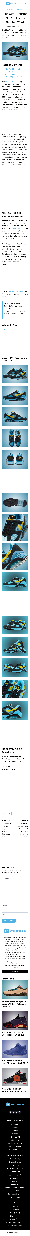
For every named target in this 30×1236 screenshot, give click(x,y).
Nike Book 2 (15, 1184)
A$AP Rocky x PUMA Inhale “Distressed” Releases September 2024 (23, 829)
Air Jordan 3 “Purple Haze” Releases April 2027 (15, 1061)
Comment (7, 878)
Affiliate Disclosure (15, 1226)
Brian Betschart (11, 26)
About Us (15, 1206)
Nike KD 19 (15, 1165)
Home (8, 9)
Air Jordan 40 (15, 1159)
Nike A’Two (15, 1191)
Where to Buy (10, 74)
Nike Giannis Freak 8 (15, 1168)
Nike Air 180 (9, 82)
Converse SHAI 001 (15, 1194)
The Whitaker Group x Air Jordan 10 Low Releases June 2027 (14, 1004)
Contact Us (15, 1210)
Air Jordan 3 (15, 1127)
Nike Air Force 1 (15, 1147)
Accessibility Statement (15, 1222)
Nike (13, 9)
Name (5, 905)
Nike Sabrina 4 (15, 1178)
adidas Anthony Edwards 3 (15, 1188)
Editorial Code (15, 1216)
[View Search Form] (26, 3)
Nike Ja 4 (15, 1181)
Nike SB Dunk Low (15, 1143)
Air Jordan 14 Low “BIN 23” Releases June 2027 (14, 1033)
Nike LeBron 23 (15, 1162)
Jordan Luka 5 (15, 1172)
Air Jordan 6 (15, 1134)
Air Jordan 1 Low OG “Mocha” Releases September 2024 (6, 829)
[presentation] (15, 989)
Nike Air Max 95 (15, 1150)
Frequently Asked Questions (15, 77)
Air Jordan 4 (15, 1131)
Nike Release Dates (16, 291)
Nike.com (16, 228)
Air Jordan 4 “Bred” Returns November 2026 (14, 1090)
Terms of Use (15, 1219)
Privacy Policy (15, 1213)
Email (5, 914)
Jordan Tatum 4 (15, 1175)
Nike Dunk (15, 1140)
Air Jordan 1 (15, 1124)
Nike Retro (20, 9)
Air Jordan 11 (15, 1137)
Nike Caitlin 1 (15, 1197)
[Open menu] (3, 3)
